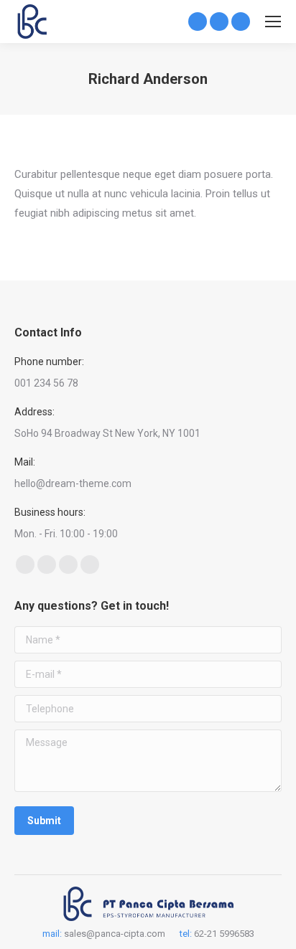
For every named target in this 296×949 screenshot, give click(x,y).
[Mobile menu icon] (273, 21)
